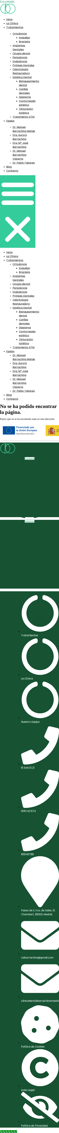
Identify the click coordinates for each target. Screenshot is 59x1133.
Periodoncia (20, 57)
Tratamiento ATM (23, 117)
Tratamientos (14, 27)
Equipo (10, 121)
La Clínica (12, 23)
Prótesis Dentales (23, 65)
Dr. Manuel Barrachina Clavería (19, 155)
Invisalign (24, 37)
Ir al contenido (7, 1)
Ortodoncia (20, 33)
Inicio (9, 19)
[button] (17, 211)
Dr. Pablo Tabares (24, 163)
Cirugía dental (21, 53)
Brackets (24, 41)
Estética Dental (22, 77)
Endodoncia (20, 61)
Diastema (25, 97)
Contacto (12, 171)
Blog (9, 167)
